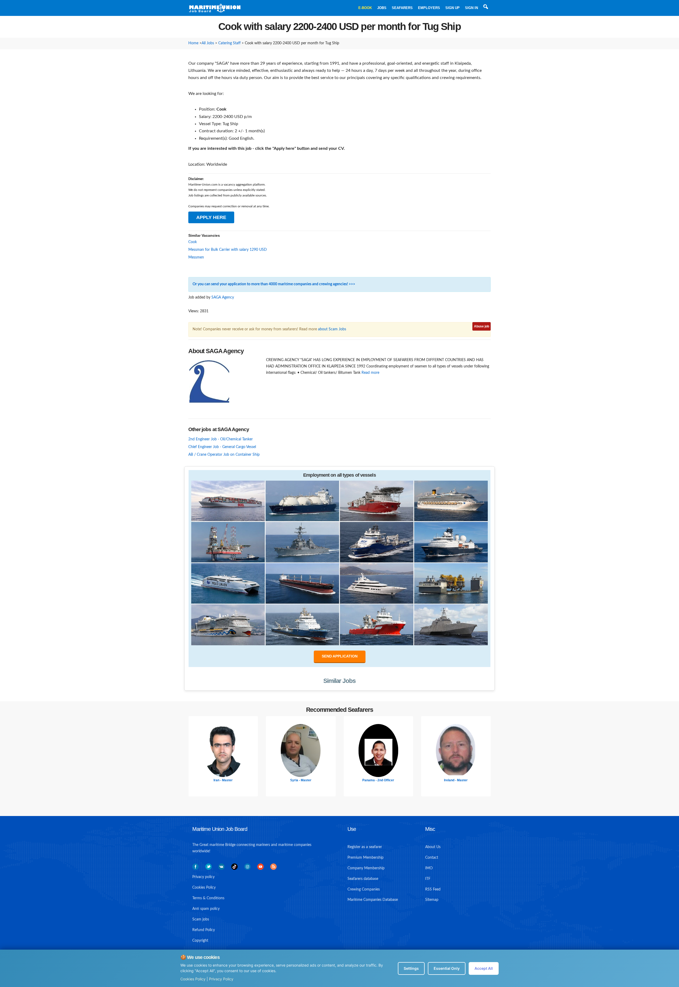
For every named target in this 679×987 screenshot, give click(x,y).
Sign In (471, 8)
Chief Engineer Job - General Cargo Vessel (222, 447)
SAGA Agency (222, 297)
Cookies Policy (193, 979)
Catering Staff (229, 43)
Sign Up (452, 8)
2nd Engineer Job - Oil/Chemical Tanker (220, 439)
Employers (429, 8)
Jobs (381, 8)
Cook (192, 242)
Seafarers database (362, 879)
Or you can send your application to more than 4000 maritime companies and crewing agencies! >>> (274, 284)
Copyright (200, 940)
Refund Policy (203, 930)
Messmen (196, 257)
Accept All (484, 968)
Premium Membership (365, 857)
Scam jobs (200, 919)
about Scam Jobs (332, 329)
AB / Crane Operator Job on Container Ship (224, 455)
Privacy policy (203, 877)
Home (193, 43)
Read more (370, 373)
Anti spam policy (206, 909)
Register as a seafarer (364, 847)
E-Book (365, 8)
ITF (427, 879)
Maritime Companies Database (372, 900)
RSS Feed (433, 889)
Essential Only (447, 968)
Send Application (340, 656)
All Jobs (208, 43)
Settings (411, 968)
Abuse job (481, 326)
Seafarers (402, 8)
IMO (429, 868)
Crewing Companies (363, 889)
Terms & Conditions (208, 898)
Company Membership (366, 868)
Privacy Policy (221, 979)
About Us (433, 847)
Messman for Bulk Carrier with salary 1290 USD (227, 250)
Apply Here (211, 217)
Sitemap (431, 900)
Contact (431, 857)
